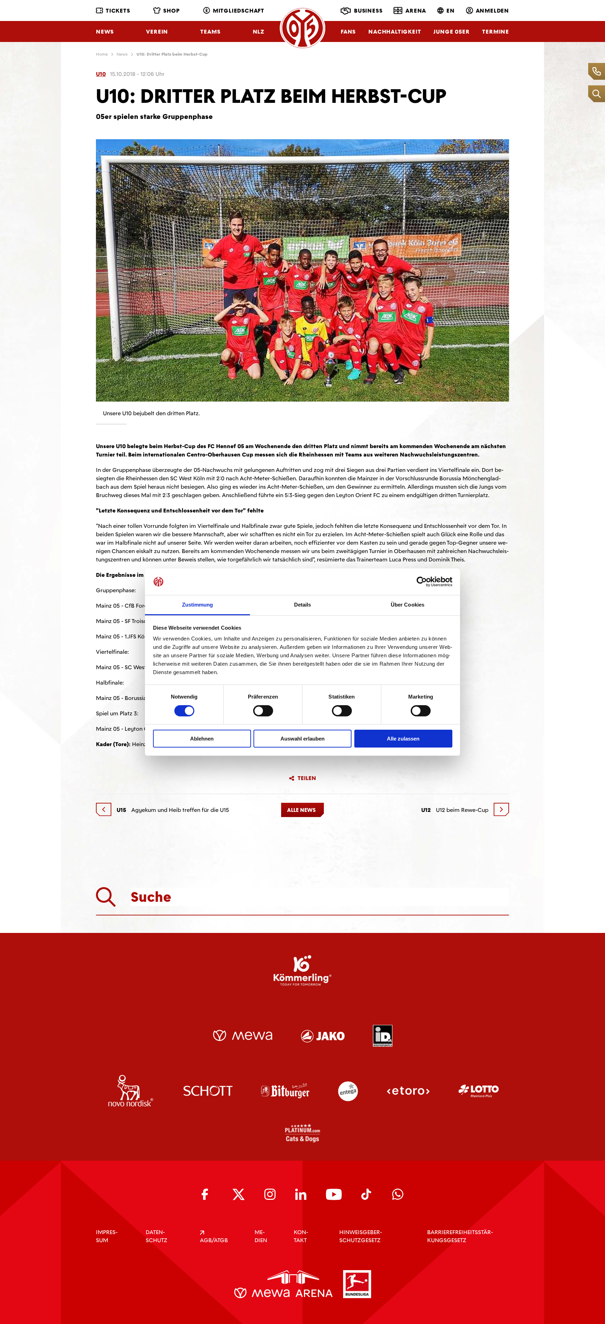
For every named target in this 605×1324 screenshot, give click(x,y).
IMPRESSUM (107, 1236)
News (105, 31)
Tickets (118, 10)
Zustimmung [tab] (197, 605)
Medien (261, 1236)
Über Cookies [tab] (407, 605)
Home (102, 54)
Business (368, 10)
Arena (415, 10)
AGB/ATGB (214, 1240)
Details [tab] (302, 605)
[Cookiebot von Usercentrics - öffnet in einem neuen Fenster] (421, 581)
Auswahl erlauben (302, 739)
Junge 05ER (451, 31)
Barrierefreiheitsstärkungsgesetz (460, 1236)
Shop (171, 10)
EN (450, 10)
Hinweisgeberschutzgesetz (360, 1236)
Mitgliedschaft (238, 10)
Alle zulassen (403, 739)
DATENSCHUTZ (156, 1236)
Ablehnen (202, 739)
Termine (495, 31)
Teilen (307, 778)
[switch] (263, 710)
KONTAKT (301, 1236)
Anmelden (492, 10)
